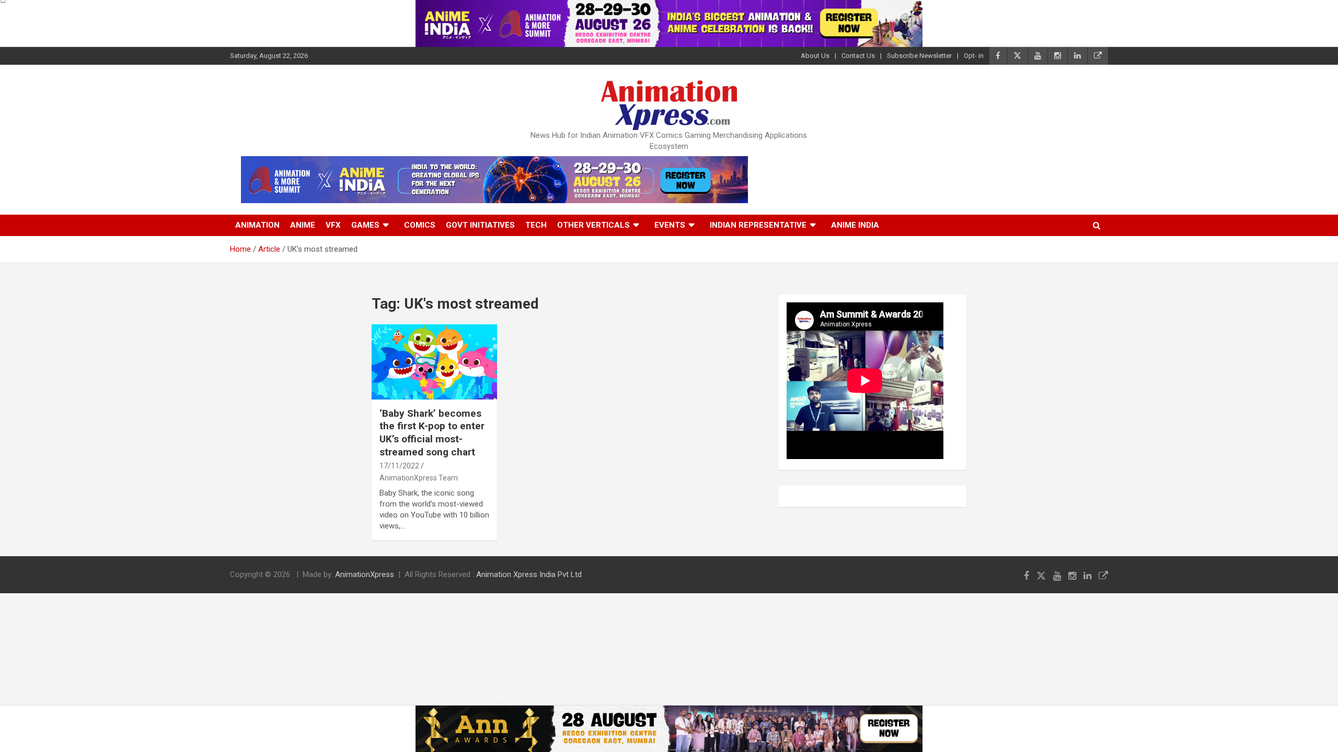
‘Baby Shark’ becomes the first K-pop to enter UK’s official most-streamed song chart (432, 432)
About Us (815, 56)
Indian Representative (758, 225)
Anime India (855, 225)
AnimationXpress (364, 574)
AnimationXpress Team (418, 478)
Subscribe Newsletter (919, 56)
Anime (302, 225)
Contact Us (858, 56)
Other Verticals (593, 225)
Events (669, 225)
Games (365, 225)
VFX (333, 225)
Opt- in (974, 56)
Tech (536, 225)
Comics (419, 225)
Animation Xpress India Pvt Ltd (529, 574)
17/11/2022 (399, 466)
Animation (257, 225)
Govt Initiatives (480, 225)
